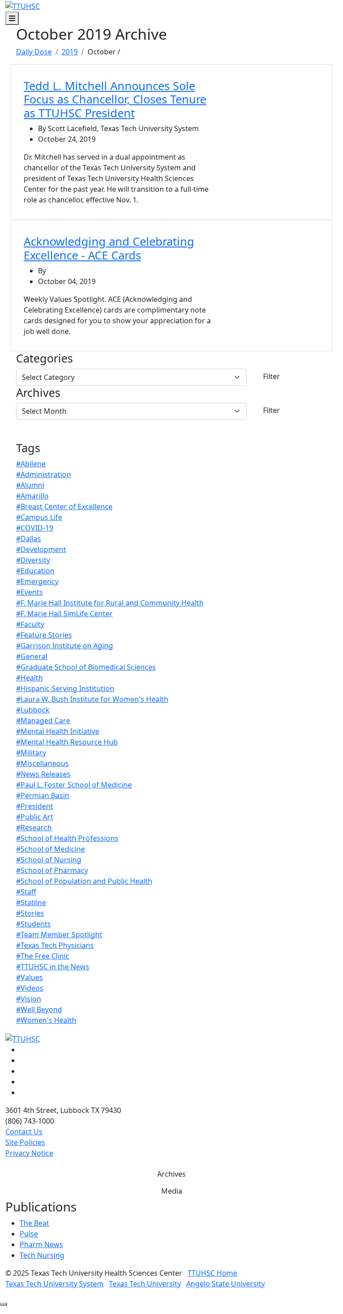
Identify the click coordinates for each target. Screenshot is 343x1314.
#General (31, 656)
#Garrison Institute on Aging (64, 646)
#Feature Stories (44, 635)
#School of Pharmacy (52, 870)
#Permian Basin (42, 795)
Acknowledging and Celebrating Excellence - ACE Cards (109, 248)
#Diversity (33, 560)
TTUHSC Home (212, 1273)
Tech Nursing (42, 1255)
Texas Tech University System (54, 1284)
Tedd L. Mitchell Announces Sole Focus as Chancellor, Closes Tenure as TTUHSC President (115, 99)
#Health (29, 678)
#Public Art (34, 817)
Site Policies (25, 1142)
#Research (34, 827)
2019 (70, 52)
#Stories (30, 913)
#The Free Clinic (42, 956)
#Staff (26, 892)
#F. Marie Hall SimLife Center (64, 613)
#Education (35, 571)
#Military (31, 753)
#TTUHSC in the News (52, 967)
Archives (38, 392)
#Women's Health (46, 1020)
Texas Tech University (145, 1284)
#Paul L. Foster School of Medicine (74, 785)
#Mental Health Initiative (57, 731)
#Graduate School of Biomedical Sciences (86, 667)
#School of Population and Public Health (84, 881)
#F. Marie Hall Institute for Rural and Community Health (110, 603)
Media (171, 1191)
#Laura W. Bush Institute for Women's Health (92, 699)
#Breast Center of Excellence (64, 506)
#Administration (43, 474)
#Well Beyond (39, 1009)
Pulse (29, 1234)
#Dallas (28, 539)
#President (34, 806)
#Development (41, 549)
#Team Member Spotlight (59, 934)
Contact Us (23, 1132)
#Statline (31, 902)
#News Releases (43, 774)
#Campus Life (39, 517)
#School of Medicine (50, 849)
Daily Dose (34, 52)
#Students (33, 924)
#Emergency (37, 581)
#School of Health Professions (67, 838)
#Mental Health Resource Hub (67, 742)
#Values (29, 977)
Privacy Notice (29, 1153)
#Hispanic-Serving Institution (65, 688)
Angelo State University (225, 1284)
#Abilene (31, 464)
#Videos (29, 988)
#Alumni (30, 485)
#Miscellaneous (42, 763)
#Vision (28, 999)
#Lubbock (33, 710)
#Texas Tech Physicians (55, 945)
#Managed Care (43, 720)
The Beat (34, 1223)
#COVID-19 (34, 528)
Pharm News (41, 1244)
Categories (44, 358)
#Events (29, 592)
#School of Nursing (48, 860)
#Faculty (30, 624)
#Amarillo (32, 496)
